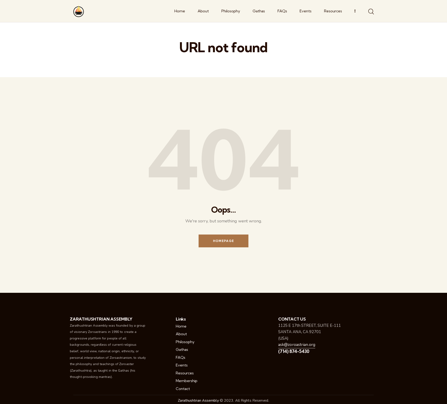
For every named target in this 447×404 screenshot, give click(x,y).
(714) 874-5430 (293, 351)
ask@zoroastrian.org (296, 344)
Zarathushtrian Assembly (198, 400)
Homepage (223, 241)
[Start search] (371, 12)
